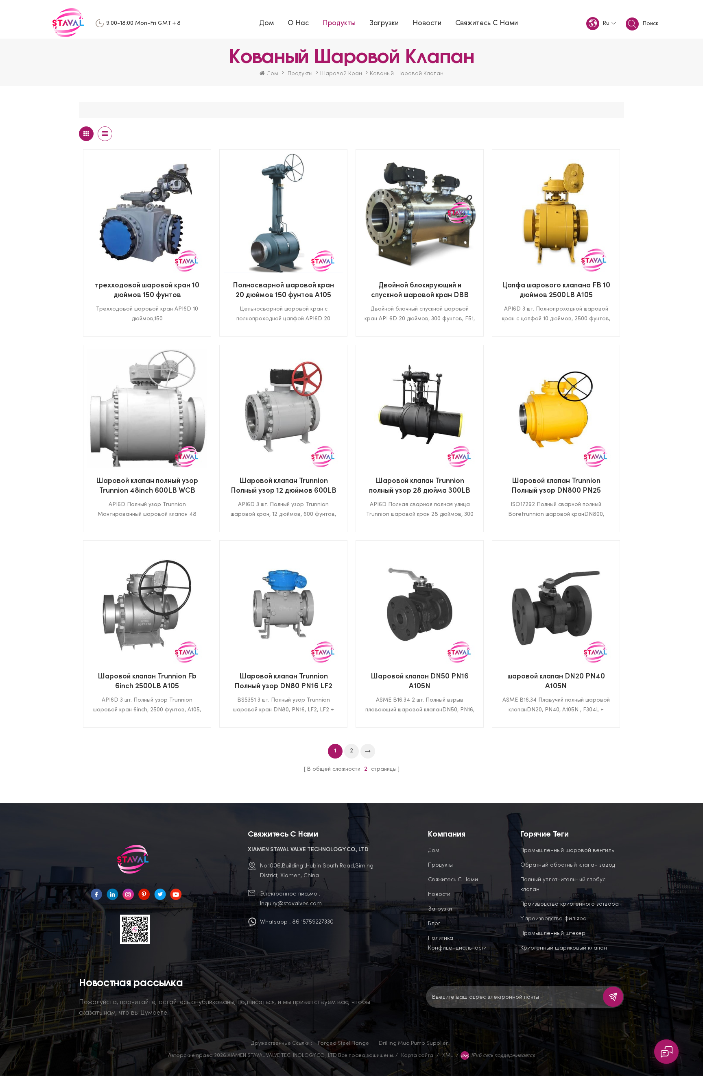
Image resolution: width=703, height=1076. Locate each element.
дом (433, 849)
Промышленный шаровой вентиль (567, 849)
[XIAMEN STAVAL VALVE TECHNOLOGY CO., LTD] (70, 23)
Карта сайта (417, 1055)
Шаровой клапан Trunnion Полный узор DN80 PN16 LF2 (283, 681)
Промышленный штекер (552, 932)
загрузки (440, 908)
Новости (427, 23)
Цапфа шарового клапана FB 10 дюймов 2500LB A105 (556, 290)
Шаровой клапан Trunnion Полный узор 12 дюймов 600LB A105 (283, 487)
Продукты (339, 23)
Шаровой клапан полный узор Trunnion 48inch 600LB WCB (147, 486)
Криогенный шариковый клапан (563, 947)
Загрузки (384, 23)
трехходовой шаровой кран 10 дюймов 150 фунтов (147, 290)
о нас (298, 23)
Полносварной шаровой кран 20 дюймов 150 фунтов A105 (283, 290)
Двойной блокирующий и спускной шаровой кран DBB (420, 290)
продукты (440, 864)
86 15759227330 (313, 921)
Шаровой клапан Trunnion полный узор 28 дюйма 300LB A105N (419, 487)
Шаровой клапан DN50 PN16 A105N (420, 681)
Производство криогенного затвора (569, 903)
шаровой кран (341, 73)
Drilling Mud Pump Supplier (413, 1042)
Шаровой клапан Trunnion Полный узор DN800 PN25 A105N (556, 487)
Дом (266, 23)
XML (447, 1055)
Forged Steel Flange (343, 1042)
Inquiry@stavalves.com (291, 903)
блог (434, 922)
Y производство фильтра (553, 918)
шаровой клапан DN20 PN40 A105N (556, 681)
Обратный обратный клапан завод (567, 864)
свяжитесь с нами (486, 23)
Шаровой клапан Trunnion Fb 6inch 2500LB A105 (147, 681)
